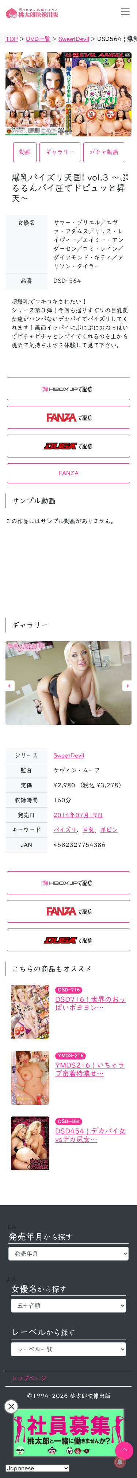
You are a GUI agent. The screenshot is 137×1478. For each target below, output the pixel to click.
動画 (25, 152)
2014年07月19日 (78, 815)
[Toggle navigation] (123, 11)
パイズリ (65, 830)
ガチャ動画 (103, 152)
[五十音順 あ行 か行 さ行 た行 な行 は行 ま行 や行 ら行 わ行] (68, 1306)
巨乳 (88, 830)
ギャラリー (60, 152)
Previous (9, 685)
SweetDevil (68, 755)
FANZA (68, 473)
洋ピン (109, 830)
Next (127, 685)
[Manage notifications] (120, 1462)
